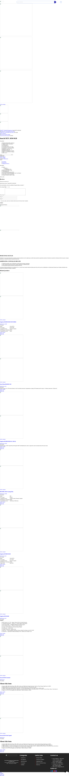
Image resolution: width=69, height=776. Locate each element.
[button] (2, 333)
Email (1, 198)
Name (1, 196)
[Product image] (11, 318)
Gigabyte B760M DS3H (5, 554)
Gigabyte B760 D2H (4, 616)
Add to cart (2, 155)
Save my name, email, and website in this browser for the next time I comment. (14, 200)
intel (5, 386)
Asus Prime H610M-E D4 (5, 384)
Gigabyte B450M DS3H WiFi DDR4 (8, 322)
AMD (6, 324)
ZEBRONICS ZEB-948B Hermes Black (7, 132)
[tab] (4, 161)
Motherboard (10, 130)
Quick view (2, 334)
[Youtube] (53, 771)
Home (1, 130)
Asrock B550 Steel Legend (6, 735)
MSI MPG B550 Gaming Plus (6, 491)
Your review (2, 194)
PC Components (5, 130)
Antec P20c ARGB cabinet (4, 135)
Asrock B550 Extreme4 (5, 677)
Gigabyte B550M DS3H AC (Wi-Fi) (8, 441)
